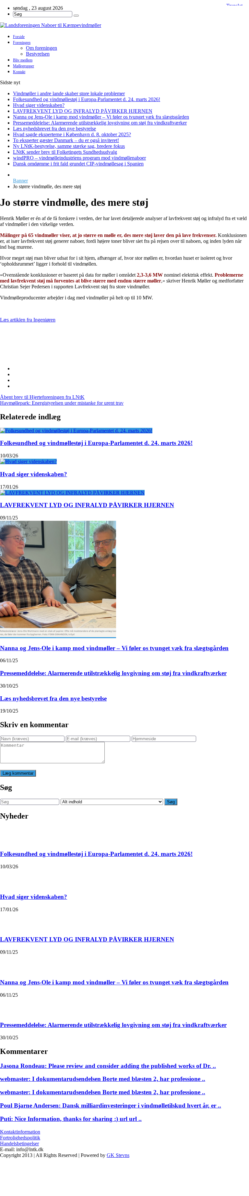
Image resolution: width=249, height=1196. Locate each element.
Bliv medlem (22, 60)
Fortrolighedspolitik (20, 1137)
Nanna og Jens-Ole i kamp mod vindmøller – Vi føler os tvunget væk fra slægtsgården (101, 117)
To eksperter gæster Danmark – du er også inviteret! (66, 140)
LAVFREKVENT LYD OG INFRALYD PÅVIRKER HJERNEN (82, 111)
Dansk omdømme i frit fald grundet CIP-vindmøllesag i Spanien (78, 163)
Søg (171, 801)
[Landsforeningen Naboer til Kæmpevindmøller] (124, 25)
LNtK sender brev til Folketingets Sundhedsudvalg (65, 152)
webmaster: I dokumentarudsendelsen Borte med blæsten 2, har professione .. (102, 1078)
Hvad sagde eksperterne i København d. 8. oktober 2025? (72, 134)
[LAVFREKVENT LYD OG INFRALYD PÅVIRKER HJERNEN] (72, 492)
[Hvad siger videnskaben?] (28, 461)
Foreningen (21, 42)
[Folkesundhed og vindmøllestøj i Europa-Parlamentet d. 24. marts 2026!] (76, 430)
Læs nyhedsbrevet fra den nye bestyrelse (54, 128)
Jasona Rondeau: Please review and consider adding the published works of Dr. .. (108, 1065)
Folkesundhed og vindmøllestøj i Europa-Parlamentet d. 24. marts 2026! (86, 99)
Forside (19, 36)
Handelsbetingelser (19, 1143)
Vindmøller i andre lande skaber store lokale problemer (69, 93)
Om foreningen (41, 48)
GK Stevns (118, 1155)
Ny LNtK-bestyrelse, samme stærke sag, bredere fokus (69, 146)
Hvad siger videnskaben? (39, 105)
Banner (20, 180)
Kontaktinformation (20, 1132)
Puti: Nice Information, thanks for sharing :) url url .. (71, 1118)
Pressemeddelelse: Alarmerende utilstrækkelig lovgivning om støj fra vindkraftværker (100, 122)
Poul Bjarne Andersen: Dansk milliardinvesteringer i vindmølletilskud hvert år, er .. (110, 1105)
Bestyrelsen (38, 54)
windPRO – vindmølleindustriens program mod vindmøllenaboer (79, 158)
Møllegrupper (23, 66)
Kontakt (19, 72)
